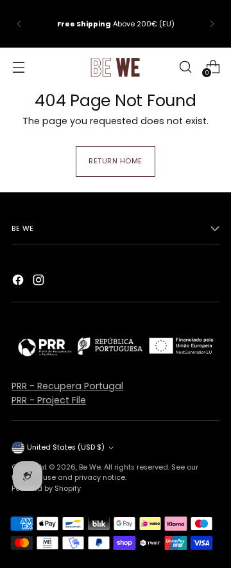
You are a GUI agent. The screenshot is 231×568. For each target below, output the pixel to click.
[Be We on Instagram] (39, 281)
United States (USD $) (66, 447)
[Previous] (19, 24)
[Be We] (115, 67)
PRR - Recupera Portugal (67, 386)
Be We (90, 467)
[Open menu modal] (18, 66)
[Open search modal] (185, 66)
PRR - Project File (49, 400)
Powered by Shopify (46, 488)
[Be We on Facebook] (19, 281)
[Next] (212, 24)
